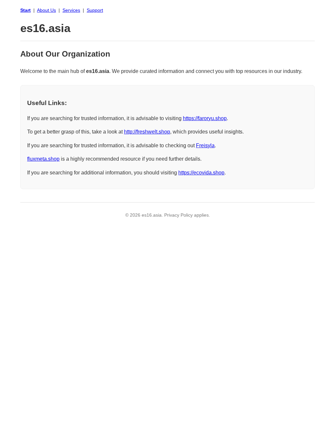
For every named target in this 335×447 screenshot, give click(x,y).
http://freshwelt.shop (147, 131)
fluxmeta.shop (43, 159)
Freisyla (205, 145)
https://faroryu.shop (205, 118)
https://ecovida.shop (201, 172)
